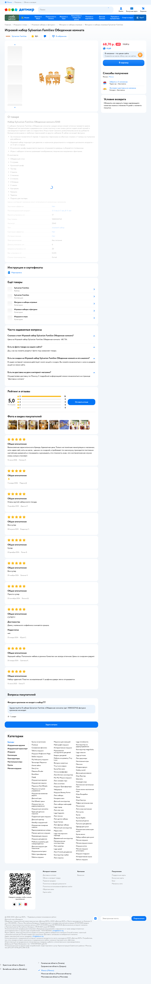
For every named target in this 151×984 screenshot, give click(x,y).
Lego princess (81, 755)
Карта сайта (47, 892)
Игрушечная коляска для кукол (85, 830)
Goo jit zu (35, 768)
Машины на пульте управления (38, 790)
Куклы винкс (80, 834)
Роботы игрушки (38, 857)
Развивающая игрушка (39, 836)
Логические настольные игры (85, 786)
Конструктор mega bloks (85, 750)
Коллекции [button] (12, 755)
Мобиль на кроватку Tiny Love (63, 759)
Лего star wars (59, 810)
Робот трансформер (39, 854)
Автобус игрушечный (39, 822)
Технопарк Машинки (39, 762)
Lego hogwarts (59, 813)
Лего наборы (58, 795)
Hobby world (80, 770)
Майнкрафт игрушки (61, 745)
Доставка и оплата (49, 875)
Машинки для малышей (62, 742)
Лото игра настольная (84, 809)
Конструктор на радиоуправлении (82, 746)
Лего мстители (59, 784)
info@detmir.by (58, 931)
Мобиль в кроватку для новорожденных (40, 843)
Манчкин (79, 764)
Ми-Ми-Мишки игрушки (63, 778)
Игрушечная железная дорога (39, 794)
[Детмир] (19, 10)
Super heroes (58, 822)
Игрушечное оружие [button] (16, 745)
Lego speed (58, 849)
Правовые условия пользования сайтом (41, 917)
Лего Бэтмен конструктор (63, 775)
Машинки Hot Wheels (39, 786)
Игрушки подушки (82, 854)
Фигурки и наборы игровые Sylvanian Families (104, 25)
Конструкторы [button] (14, 758)
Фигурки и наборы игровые (70, 25)
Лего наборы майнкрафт (62, 804)
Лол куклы (80, 812)
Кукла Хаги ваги (59, 769)
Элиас (78, 797)
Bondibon (35, 774)
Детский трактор (38, 820)
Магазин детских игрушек (41, 833)
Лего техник (58, 816)
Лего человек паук (60, 781)
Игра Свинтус (81, 800)
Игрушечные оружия (39, 780)
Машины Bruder (37, 771)
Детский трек (37, 798)
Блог (113, 881)
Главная (8, 25)
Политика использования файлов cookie (57, 886)
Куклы (78, 815)
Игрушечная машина (39, 783)
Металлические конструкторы (59, 842)
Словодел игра (81, 782)
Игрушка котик (81, 846)
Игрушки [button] (11, 752)
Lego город (58, 807)
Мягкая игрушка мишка (84, 843)
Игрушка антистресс (39, 851)
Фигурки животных (61, 763)
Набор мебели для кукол (85, 837)
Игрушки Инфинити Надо (41, 754)
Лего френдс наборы (61, 825)
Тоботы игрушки (38, 751)
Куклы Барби (80, 818)
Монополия (80, 806)
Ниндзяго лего (59, 798)
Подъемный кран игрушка (41, 817)
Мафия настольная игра (84, 803)
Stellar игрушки (37, 757)
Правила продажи (49, 881)
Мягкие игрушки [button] (14, 768)
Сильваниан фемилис (39, 748)
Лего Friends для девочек (63, 852)
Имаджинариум (81, 767)
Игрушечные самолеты (40, 809)
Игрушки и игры (20, 25)
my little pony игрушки (40, 760)
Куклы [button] (10, 765)
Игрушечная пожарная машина (40, 826)
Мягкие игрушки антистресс (82, 850)
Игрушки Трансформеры (63, 787)
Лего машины (59, 858)
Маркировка (16, 272)
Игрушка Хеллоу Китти (62, 792)
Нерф (34, 777)
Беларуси (19, 919)
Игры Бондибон (82, 794)
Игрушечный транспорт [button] (18, 748)
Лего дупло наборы (61, 819)
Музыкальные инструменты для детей (62, 751)
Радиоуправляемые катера (41, 830)
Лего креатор (59, 846)
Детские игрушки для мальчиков (39, 847)
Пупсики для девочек (84, 824)
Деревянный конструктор (63, 838)
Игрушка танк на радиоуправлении (38, 805)
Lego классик (81, 752)
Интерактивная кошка (84, 857)
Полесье (35, 745)
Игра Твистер (81, 776)
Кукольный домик (82, 821)
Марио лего (58, 831)
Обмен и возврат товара (51, 878)
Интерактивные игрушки (63, 748)
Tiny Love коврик (60, 766)
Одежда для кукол (82, 827)
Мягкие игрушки (82, 840)
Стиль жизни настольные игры (85, 790)
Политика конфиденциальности (54, 884)
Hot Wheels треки (38, 801)
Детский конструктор (62, 801)
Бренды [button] (11, 742)
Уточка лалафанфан (61, 772)
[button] (140, 18)
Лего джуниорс (81, 758)
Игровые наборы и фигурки (43, 25)
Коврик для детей (60, 755)
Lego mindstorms (82, 742)
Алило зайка (36, 765)
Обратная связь (48, 889)
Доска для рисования (83, 773)
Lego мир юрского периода (60, 834)
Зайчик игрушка (82, 860)
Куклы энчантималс (39, 742)
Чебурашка (58, 790)
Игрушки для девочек (39, 839)
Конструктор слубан (61, 855)
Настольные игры (82, 761)
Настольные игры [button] (15, 762)
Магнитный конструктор (63, 828)
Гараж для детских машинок (38, 813)
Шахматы (79, 779)
